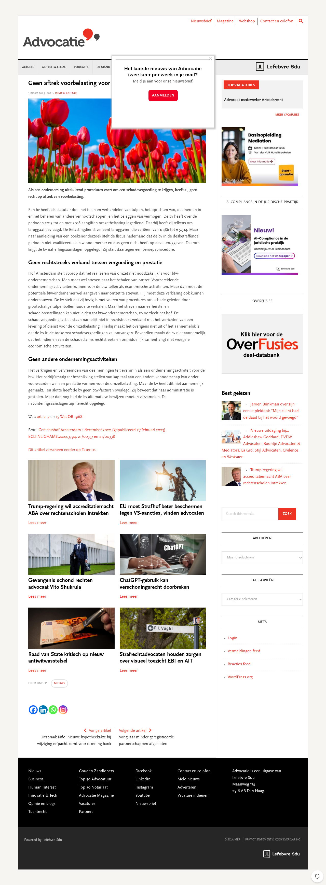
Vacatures (87, 804)
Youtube (142, 796)
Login (232, 638)
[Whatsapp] (53, 709)
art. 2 (41, 417)
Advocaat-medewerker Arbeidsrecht (253, 100)
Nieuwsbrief (201, 21)
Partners (86, 812)
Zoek (289, 514)
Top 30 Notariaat (93, 787)
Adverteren (187, 787)
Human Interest (42, 787)
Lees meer (37, 523)
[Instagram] (63, 709)
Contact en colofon (276, 21)
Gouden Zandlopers (96, 771)
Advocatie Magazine (96, 796)
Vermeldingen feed (244, 651)
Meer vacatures (287, 114)
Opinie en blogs (42, 804)
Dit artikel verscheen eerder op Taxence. (62, 450)
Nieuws (59, 683)
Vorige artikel (100, 731)
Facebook (143, 771)
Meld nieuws (189, 779)
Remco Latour (66, 93)
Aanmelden (163, 95)
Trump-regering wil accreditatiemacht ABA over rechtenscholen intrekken (267, 476)
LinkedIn (143, 779)
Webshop (247, 21)
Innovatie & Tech (42, 796)
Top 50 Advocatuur (95, 779)
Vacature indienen (193, 796)
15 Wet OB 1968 (69, 417)
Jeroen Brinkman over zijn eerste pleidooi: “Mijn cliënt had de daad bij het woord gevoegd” (271, 411)
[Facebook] (33, 709)
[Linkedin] (43, 709)
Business (36, 779)
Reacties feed (239, 664)
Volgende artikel (132, 731)
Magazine (225, 21)
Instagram (144, 787)
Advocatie (61, 40)
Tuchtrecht (37, 812)
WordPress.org (240, 677)
